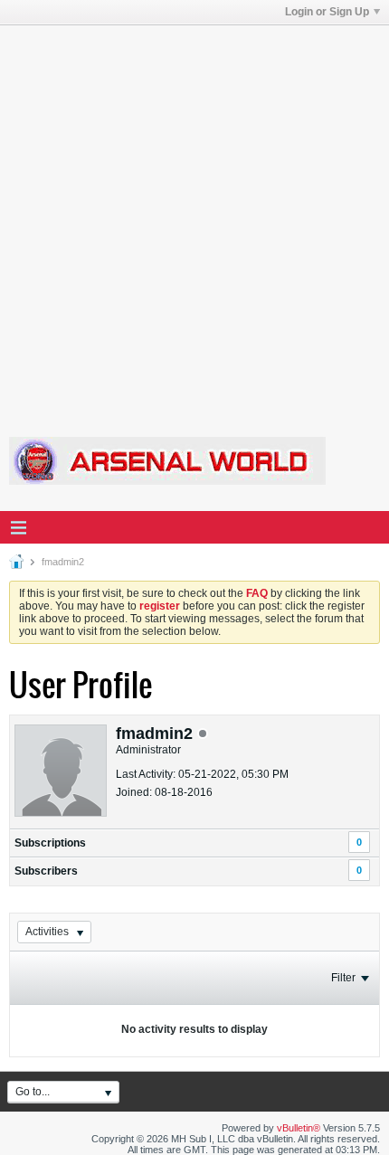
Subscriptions (50, 843)
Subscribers (46, 871)
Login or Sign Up (327, 11)
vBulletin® (298, 1127)
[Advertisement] (194, 219)
